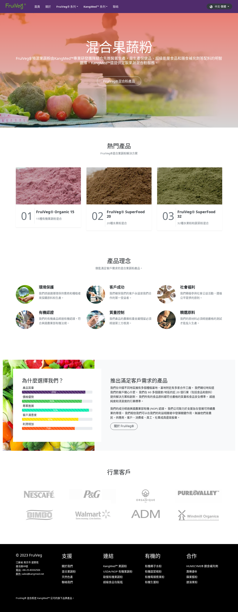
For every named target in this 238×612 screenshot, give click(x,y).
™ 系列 (94, 6)
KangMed (42, 598)
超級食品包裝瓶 (113, 582)
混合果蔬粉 (69, 571)
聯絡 (115, 6)
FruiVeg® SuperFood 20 (126, 214)
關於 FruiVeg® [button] (124, 426)
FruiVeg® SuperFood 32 (196, 214)
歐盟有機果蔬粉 (113, 577)
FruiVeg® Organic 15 (55, 211)
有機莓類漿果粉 (154, 577)
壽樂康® (191, 571)
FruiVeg (35, 555)
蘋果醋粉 (191, 577)
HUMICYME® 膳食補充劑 (202, 566)
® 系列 (66, 6)
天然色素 (67, 577)
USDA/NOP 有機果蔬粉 (117, 571)
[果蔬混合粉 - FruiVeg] (16, 6)
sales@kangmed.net (33, 574)
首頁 (38, 6)
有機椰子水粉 (153, 566)
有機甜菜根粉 (153, 571)
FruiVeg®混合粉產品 (119, 81)
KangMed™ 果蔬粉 (115, 566)
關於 (48, 6)
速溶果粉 (191, 582)
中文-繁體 (220, 6)
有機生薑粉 (152, 582)
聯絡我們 (67, 582)
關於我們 (67, 566)
